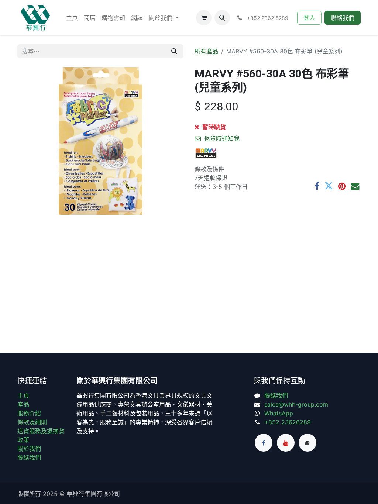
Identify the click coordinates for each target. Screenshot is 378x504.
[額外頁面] (307, 443)
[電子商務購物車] (204, 17)
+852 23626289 (287, 422)
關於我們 (29, 448)
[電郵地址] (355, 186)
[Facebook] (317, 186)
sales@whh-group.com (296, 404)
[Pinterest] (342, 186)
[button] (222, 17)
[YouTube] (286, 443)
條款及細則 (32, 422)
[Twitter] (328, 186)
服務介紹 (29, 413)
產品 (23, 404)
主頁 (23, 395)
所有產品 (206, 51)
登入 (309, 17)
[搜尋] (174, 51)
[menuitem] (72, 17)
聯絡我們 (342, 17)
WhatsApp (278, 413)
